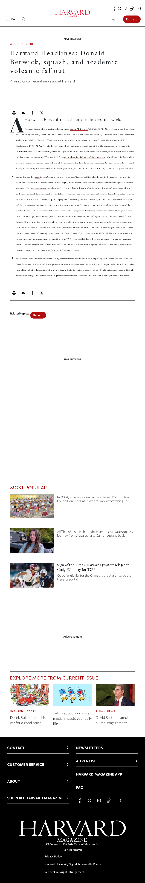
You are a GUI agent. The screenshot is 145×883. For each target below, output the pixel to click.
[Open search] (23, 19)
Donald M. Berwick (79, 129)
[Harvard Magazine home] (72, 13)
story (37, 177)
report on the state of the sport (55, 250)
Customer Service (25, 764)
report (93, 199)
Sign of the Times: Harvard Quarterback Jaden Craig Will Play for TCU (93, 567)
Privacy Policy (53, 856)
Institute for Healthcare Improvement (33, 151)
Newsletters (89, 748)
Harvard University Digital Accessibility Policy (72, 864)
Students (38, 315)
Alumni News (105, 711)
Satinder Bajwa (60, 182)
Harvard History (23, 711)
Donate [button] (132, 19)
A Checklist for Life (95, 168)
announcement (40, 188)
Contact (16, 748)
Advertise (86, 761)
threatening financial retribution (99, 210)
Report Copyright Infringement (64, 871)
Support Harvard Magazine (35, 798)
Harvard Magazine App (99, 774)
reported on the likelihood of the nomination (84, 157)
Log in (114, 19)
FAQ (79, 787)
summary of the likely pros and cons (40, 163)
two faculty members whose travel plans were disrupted (74, 258)
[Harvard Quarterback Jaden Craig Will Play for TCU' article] (32, 576)
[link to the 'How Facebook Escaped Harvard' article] (32, 507)
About (13, 781)
